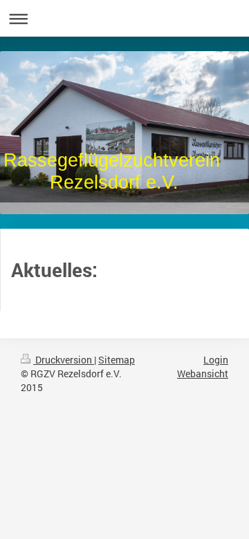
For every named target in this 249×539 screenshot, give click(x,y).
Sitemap (116, 359)
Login (215, 359)
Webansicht (202, 373)
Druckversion (63, 359)
